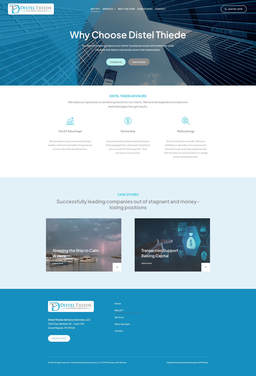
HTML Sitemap (109, 362)
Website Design (189, 362)
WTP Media (203, 362)
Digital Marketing (174, 362)
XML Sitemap (121, 362)
